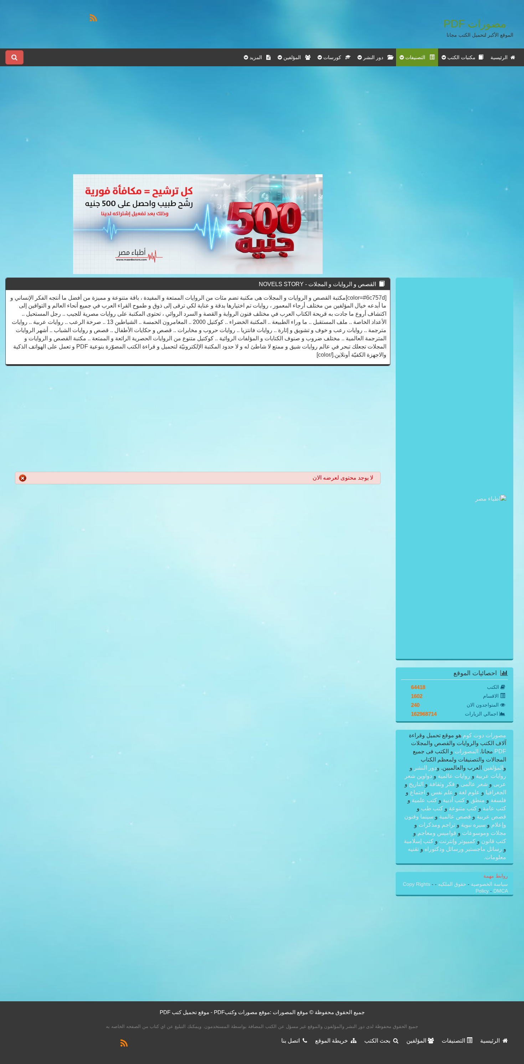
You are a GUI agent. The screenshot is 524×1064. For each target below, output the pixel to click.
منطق (477, 800)
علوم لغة (469, 792)
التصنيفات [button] (417, 57)
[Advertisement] (198, 124)
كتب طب (432, 808)
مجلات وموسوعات (483, 833)
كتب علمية (424, 800)
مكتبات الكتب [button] (462, 57)
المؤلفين (492, 768)
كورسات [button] (333, 57)
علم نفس (442, 792)
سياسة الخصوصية (488, 884)
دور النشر (425, 768)
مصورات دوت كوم (483, 735)
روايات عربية (490, 776)
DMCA (500, 891)
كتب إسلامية (419, 841)
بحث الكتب (378, 1041)
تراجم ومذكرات (437, 825)
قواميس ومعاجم (437, 833)
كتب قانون (493, 841)
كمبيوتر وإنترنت (457, 841)
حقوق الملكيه (451, 884)
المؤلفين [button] (293, 57)
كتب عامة (493, 808)
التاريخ (416, 784)
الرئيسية (500, 57)
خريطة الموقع (333, 1041)
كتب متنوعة (462, 808)
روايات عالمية (454, 776)
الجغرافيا (495, 792)
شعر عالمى (474, 784)
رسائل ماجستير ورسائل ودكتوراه (463, 849)
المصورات (465, 751)
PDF (500, 751)
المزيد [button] (257, 57)
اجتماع (418, 792)
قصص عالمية (455, 817)
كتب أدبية (453, 800)
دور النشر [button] (374, 57)
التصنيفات (454, 1041)
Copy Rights (417, 884)
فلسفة (497, 800)
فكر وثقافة (442, 784)
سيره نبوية (473, 825)
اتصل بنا (292, 1041)
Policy (483, 891)
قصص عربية (490, 817)
